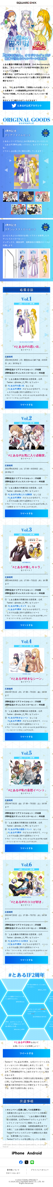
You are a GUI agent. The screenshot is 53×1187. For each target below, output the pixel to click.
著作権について (13, 1170)
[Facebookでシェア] (21, 1162)
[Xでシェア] (26, 1162)
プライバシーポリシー (40, 1170)
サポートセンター (13, 1173)
